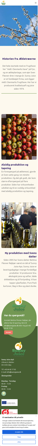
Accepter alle (19, 432)
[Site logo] (3, 2)
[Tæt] (36, 416)
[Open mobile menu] (36, 3)
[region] (19, 430)
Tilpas (19, 437)
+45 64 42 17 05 (10, 369)
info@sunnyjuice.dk (11, 326)
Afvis (19, 442)
